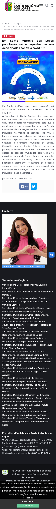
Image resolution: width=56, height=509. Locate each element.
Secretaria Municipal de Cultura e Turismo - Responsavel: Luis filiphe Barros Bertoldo (24, 340)
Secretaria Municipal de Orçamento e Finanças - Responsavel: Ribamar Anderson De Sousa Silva (26, 397)
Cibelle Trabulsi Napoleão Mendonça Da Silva (23, 266)
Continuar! (28, 506)
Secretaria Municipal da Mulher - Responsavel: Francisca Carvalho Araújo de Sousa (25, 317)
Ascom (9, 178)
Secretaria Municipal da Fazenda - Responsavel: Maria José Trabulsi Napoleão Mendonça (26, 310)
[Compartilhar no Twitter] (34, 186)
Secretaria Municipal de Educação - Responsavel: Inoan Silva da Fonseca (27, 347)
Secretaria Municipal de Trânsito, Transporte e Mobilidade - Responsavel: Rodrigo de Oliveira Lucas (25, 421)
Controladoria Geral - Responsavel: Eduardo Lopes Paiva (24, 286)
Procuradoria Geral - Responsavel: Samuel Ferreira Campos (27, 293)
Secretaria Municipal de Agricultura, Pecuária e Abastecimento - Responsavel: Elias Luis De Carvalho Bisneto (25, 301)
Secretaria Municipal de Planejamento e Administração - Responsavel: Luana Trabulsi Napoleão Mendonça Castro (25, 405)
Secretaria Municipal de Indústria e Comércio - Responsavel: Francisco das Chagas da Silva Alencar (25, 371)
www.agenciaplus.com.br (37, 480)
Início (7, 23)
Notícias (9, 36)
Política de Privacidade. (28, 499)
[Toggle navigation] (41, 5)
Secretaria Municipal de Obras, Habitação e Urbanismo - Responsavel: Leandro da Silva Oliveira (24, 388)
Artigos (17, 23)
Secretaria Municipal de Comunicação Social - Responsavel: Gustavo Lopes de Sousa (25, 333)
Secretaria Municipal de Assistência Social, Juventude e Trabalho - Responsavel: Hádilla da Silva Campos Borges (26, 325)
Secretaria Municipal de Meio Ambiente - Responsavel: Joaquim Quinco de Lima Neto (24, 380)
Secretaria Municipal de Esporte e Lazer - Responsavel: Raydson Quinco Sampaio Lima (25, 353)
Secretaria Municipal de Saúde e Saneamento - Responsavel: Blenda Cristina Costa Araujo (26, 413)
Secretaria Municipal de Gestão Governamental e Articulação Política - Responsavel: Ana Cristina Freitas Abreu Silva (27, 361)
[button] (46, 6)
